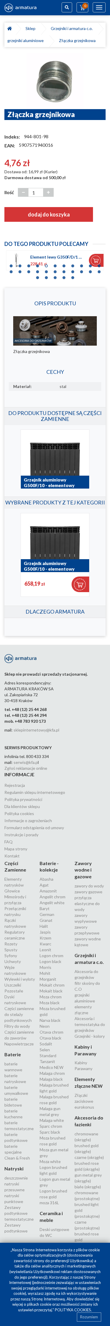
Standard (48, 1055)
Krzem (45, 937)
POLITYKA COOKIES (73, 1309)
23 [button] (37, 276)
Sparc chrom (51, 1126)
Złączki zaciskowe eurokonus (84, 1101)
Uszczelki (12, 984)
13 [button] (20, 270)
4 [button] (37, 264)
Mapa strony (15, 848)
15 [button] (37, 270)
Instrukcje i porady (21, 834)
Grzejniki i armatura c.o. (72, 28)
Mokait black (51, 990)
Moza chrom (51, 996)
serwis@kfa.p (25, 762)
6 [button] (55, 264)
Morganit (48, 979)
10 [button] (90, 264)
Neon (45, 1026)
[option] (55, 81)
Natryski (13, 1168)
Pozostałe (13, 990)
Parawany (83, 1068)
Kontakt (12, 855)
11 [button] (99, 264)
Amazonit (48, 890)
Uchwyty (12, 961)
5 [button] (46, 264)
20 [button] (81, 270)
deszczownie (16, 1177)
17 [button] (55, 270)
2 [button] (20, 264)
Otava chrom (51, 1032)
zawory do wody (89, 885)
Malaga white (52, 1120)
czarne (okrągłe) (89, 1157)
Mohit (45, 973)
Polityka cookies (19, 813)
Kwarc (45, 943)
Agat (44, 884)
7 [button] (64, 264)
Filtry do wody (17, 1026)
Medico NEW (51, 1067)
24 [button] (46, 276)
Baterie (12, 1054)
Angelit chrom (52, 896)
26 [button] (64, 276)
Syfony (10, 955)
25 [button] (55, 276)
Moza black (50, 1002)
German (47, 914)
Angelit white (52, 902)
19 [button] (73, 270)
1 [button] (11, 264)
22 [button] (99, 270)
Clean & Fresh (17, 1157)
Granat (46, 920)
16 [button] (46, 270)
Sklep (31, 28)
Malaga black (51, 1079)
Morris (45, 967)
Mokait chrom (52, 984)
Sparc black (50, 1132)
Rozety (10, 943)
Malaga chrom (52, 1073)
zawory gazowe (88, 891)
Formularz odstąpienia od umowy (34, 827)
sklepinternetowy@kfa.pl (36, 729)
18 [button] (64, 270)
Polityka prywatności (23, 799)
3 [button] (29, 264)
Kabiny (81, 1062)
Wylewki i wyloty (19, 979)
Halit (44, 926)
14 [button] (29, 270)
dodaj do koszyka (49, 214)
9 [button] (81, 264)
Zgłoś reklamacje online (25, 768)
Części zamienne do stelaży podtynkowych (19, 1014)
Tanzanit (47, 1061)
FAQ (8, 841)
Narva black (50, 1020)
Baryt (45, 908)
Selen (45, 1049)
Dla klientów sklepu (22, 806)
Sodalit (46, 1043)
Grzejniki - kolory (90, 1036)
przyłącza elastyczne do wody (87, 903)
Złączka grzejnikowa (77, 40)
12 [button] (11, 270)
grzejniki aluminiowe (26, 40)
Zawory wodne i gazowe (83, 869)
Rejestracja (14, 785)
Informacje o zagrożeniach (28, 820)
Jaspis (45, 931)
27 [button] (73, 276)
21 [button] (90, 270)
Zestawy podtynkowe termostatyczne (19, 1213)
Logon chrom (51, 955)
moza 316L (49, 1202)
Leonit (45, 949)
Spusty (10, 949)
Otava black (50, 1037)
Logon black (50, 961)
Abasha (46, 879)
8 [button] (73, 264)
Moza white (50, 1161)
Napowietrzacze (19, 1043)
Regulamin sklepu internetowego (34, 792)
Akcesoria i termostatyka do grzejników (90, 1024)
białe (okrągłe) (88, 1186)
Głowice (12, 890)
